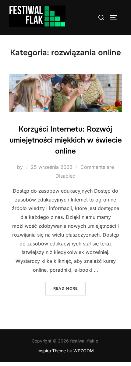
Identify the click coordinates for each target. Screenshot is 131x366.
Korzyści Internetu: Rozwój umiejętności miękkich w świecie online (65, 140)
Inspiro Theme (51, 350)
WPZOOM (83, 350)
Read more (69, 288)
